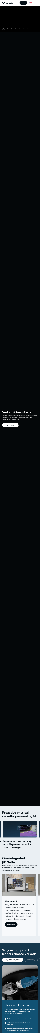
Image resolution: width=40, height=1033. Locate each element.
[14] (3, 28)
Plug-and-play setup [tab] (13, 960)
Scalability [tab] (31, 960)
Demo (23, 3)
